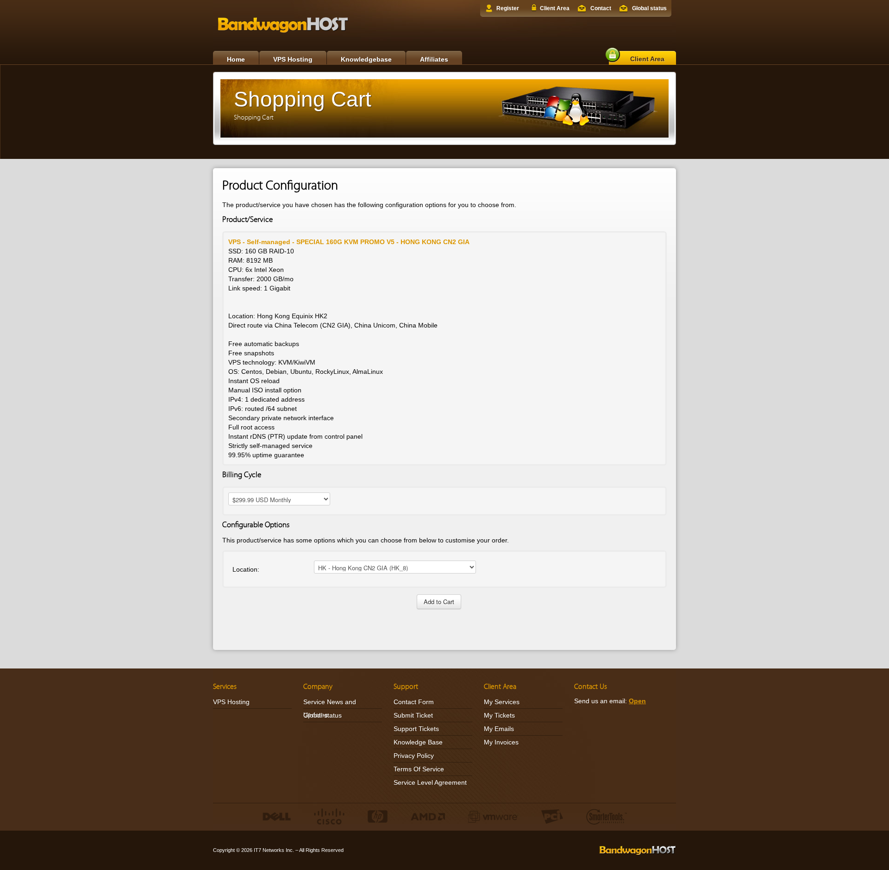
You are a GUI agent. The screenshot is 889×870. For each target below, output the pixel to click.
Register (507, 8)
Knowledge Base (418, 742)
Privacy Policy (414, 755)
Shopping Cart (254, 117)
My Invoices (501, 742)
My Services (502, 702)
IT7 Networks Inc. (274, 850)
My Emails (499, 728)
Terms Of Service (419, 769)
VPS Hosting (293, 59)
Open (637, 701)
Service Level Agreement (430, 782)
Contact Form (414, 702)
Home (236, 59)
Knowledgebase (366, 59)
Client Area (555, 8)
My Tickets (499, 715)
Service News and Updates (329, 708)
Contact (600, 8)
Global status (649, 8)
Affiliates (434, 59)
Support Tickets (416, 728)
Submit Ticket (413, 715)
